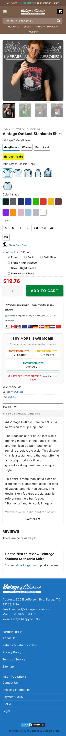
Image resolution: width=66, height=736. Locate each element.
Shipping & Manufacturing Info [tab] (21, 413)
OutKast (36, 128)
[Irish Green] (36, 201)
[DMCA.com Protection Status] (33, 724)
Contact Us (10, 682)
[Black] (6, 201)
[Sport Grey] (36, 212)
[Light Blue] (28, 212)
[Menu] (5, 11)
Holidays (13, 26)
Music (39, 26)
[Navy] (21, 201)
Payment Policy (13, 697)
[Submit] (58, 20)
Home (6, 128)
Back (31, 257)
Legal (6, 711)
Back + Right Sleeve (23, 268)
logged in (29, 565)
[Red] (43, 201)
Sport (27, 26)
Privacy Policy (12, 652)
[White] (43, 212)
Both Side (50, 257)
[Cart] (60, 12)
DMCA (7, 704)
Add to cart (45, 291)
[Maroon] (58, 201)
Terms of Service (14, 659)
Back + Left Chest (22, 273)
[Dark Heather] (13, 201)
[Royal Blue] (28, 201)
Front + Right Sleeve (24, 262)
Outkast (12, 397)
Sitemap (8, 666)
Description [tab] (10, 407)
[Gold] (51, 201)
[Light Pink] (21, 212)
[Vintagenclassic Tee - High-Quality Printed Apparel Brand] (33, 11)
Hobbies (32, 31)
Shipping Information (16, 689)
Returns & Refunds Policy (20, 645)
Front (14, 257)
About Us (9, 638)
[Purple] (6, 212)
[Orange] (13, 212)
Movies (51, 26)
